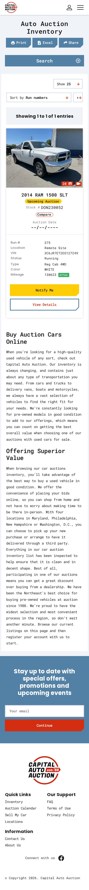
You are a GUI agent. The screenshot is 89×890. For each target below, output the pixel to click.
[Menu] (80, 7)
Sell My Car (16, 814)
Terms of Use (59, 808)
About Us (13, 845)
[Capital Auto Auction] (11, 6)
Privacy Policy (61, 814)
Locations (14, 821)
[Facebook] (61, 858)
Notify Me (44, 290)
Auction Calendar (21, 808)
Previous (8, 157)
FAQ (50, 801)
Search (44, 61)
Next (80, 157)
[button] (18, 43)
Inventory (14, 801)
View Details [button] (44, 304)
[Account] (69, 7)
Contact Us (15, 838)
